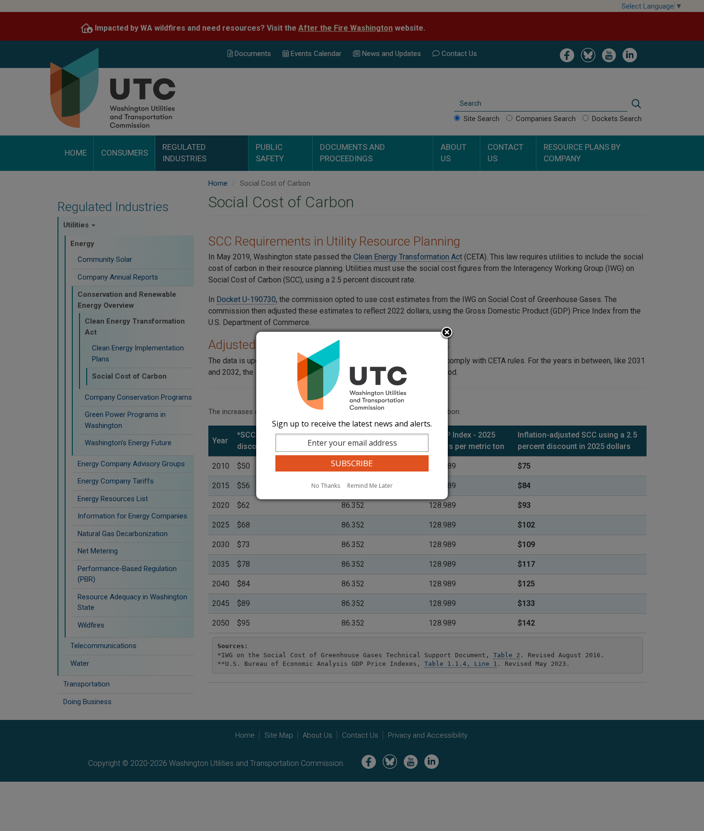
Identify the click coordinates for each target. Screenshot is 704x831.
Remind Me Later (370, 486)
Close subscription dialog (447, 333)
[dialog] (352, 415)
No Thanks (325, 486)
